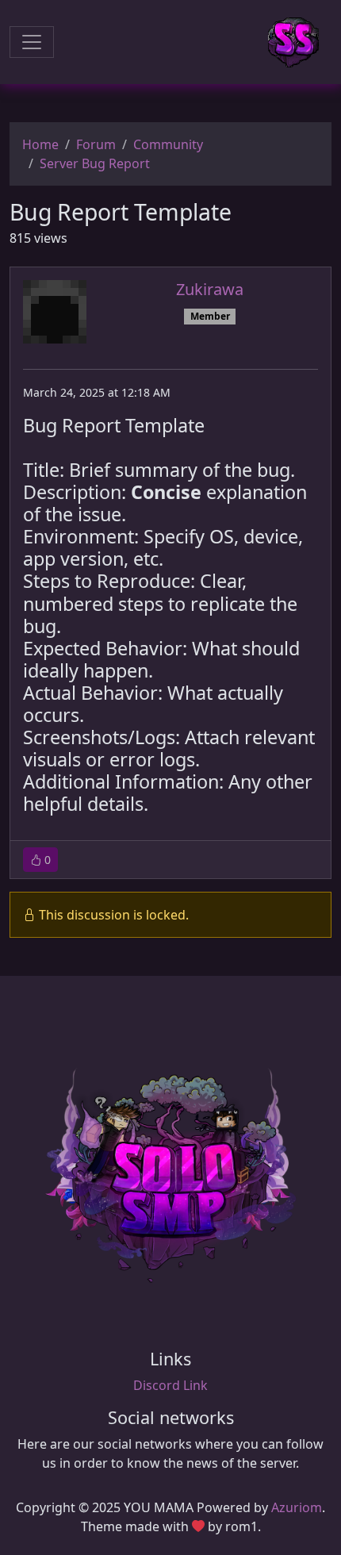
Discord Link (170, 1385)
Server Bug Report (95, 163)
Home (40, 144)
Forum (96, 144)
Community (168, 144)
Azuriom (296, 1507)
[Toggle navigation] (32, 42)
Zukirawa (209, 289)
